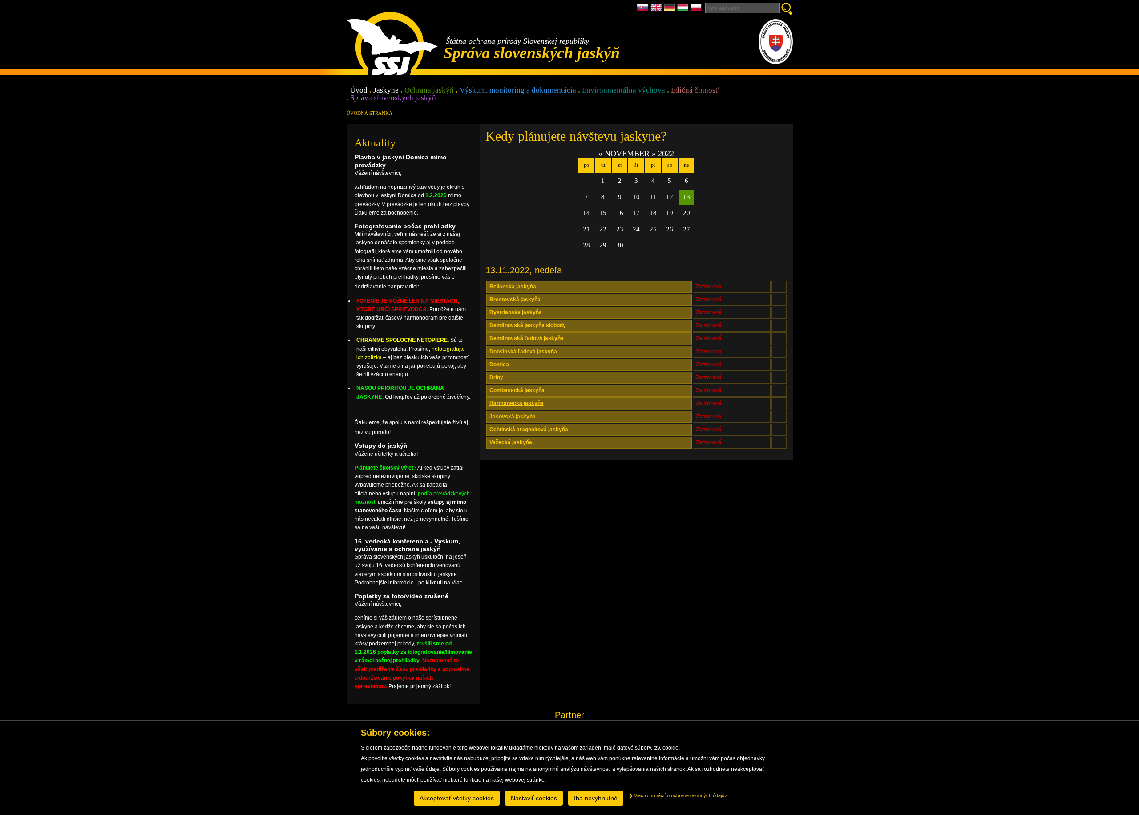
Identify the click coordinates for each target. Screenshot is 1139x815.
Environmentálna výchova (623, 90)
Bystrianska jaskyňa (515, 312)
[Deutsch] (670, 10)
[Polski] (696, 10)
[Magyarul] (684, 10)
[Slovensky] (643, 10)
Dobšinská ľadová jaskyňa (523, 352)
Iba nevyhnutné (596, 798)
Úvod (359, 90)
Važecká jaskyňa (510, 442)
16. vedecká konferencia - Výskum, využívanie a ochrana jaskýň (407, 545)
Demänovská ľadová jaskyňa (526, 338)
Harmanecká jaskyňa (516, 403)
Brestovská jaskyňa (515, 299)
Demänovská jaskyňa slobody (527, 325)
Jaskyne (386, 90)
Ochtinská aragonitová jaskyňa (528, 429)
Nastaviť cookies (534, 798)
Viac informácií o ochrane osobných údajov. (680, 795)
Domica (499, 364)
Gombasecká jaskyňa (517, 390)
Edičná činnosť (695, 90)
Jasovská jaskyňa (512, 417)
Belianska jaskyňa (512, 287)
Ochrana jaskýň (429, 90)
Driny (496, 377)
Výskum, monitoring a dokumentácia (518, 90)
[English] (657, 10)
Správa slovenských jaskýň (393, 98)
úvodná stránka (369, 113)
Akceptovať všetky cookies (457, 798)
